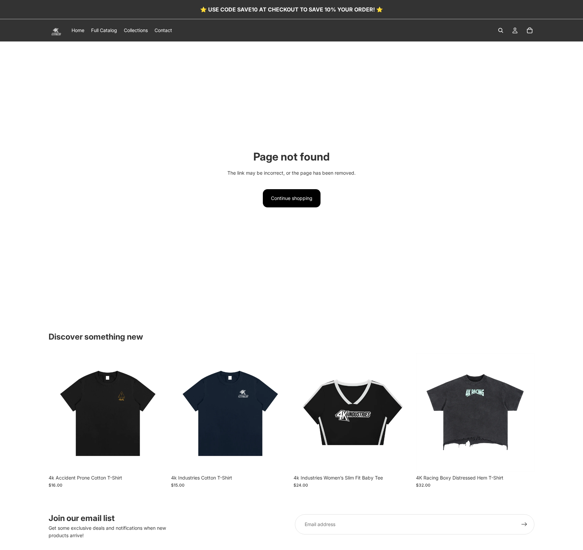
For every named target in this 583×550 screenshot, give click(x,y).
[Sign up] (524, 524)
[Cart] (529, 30)
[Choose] (156, 461)
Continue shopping (291, 198)
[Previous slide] (181, 412)
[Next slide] (279, 412)
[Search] (500, 30)
